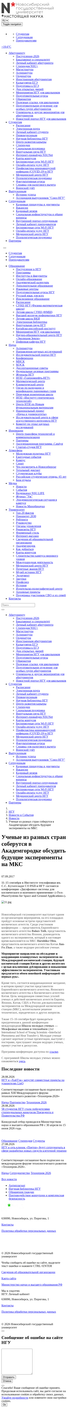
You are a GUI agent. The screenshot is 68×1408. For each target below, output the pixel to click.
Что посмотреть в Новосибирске (36, 466)
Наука (12, 345)
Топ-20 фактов (25, 512)
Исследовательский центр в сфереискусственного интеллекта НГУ (37, 419)
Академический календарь (32, 282)
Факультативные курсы (30, 181)
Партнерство (18, 1102)
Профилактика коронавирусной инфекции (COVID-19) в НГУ (35, 170)
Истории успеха (26, 194)
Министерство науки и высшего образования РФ (31, 1284)
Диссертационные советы (32, 368)
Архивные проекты (28, 591)
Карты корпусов (26, 158)
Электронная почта (28, 128)
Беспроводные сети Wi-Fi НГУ (35, 161)
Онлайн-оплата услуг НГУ (32, 164)
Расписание (23, 125)
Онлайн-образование (29, 279)
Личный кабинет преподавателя (36, 224)
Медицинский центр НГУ (32, 174)
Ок (4, 1404)
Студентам (22, 33)
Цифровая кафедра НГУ (31, 341)
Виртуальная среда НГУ (31, 151)
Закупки (21, 578)
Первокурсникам (26, 135)
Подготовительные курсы (32, 95)
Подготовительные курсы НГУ (35, 292)
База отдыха (23, 480)
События (21, 489)
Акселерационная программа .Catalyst (39, 443)
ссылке (54, 1051)
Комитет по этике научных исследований (32, 425)
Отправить (9, 1377)
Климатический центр (30, 384)
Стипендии (23, 145)
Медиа (13, 483)
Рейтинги (22, 519)
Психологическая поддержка (34, 178)
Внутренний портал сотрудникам (36, 220)
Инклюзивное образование (33, 298)
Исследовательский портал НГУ (36, 354)
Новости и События (21, 815)
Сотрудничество (20, 1173)
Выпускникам (17, 191)
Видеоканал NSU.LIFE (30, 493)
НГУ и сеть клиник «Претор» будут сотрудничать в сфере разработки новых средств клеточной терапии (34, 1149)
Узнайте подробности (14, 1397)
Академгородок (25, 545)
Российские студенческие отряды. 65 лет (41, 476)
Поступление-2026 (27, 56)
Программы (23, 272)
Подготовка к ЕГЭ (27, 85)
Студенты (39, 1140)
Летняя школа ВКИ (28, 318)
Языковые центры (27, 289)
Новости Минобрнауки (30, 506)
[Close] (2, 1331)
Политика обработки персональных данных (28, 1230)
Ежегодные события (28, 456)
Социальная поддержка (30, 148)
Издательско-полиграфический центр (39, 588)
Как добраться (25, 549)
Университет (17, 509)
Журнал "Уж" (24, 496)
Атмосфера (15, 450)
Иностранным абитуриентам (34, 79)
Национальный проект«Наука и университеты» (31, 412)
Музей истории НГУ (29, 572)
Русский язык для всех (30, 295)
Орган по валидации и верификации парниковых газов (36, 389)
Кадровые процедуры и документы (38, 204)
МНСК (20, 361)
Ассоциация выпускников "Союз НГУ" (40, 197)
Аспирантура (24, 72)
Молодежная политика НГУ (33, 453)
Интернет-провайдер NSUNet (34, 155)
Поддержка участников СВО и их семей (41, 595)
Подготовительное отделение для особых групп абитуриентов (36, 107)
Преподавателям (26, 40)
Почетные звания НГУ (30, 568)
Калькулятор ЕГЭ (27, 82)
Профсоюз (22, 582)
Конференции (24, 358)
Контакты (15, 598)
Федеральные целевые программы (37, 371)
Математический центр (30, 381)
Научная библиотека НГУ (32, 138)
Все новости (9, 1179)
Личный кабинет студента (32, 132)
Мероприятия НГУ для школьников (38, 92)
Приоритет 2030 (26, 516)
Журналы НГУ (25, 374)
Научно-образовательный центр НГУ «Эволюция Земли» (39, 337)
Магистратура (24, 69)
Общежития (23, 99)
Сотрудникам (24, 37)
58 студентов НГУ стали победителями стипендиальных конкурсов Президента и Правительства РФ (27, 1112)
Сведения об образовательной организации (28, 1272)
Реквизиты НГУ (26, 529)
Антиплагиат (17, 1185)
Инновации (16, 430)
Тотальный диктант (28, 470)
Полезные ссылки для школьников (37, 102)
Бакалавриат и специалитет (33, 59)
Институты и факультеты (31, 275)
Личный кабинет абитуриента (34, 62)
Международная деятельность (34, 562)
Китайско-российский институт (35, 328)
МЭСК (20, 364)
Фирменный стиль (27, 532)
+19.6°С (6, 46)
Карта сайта (8, 1278)
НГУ (12, 811)
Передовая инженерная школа (34, 394)
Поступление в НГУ (28, 269)
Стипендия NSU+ (27, 66)
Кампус (20, 460)
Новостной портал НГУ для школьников (41, 118)
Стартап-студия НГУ (29, 447)
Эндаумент (23, 575)
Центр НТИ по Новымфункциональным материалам (34, 406)
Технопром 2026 (36, 1102)
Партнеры (15, 240)
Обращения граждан (21, 1192)
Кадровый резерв (26, 211)
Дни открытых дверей (30, 89)
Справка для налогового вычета (36, 184)
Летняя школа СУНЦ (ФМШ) (34, 312)
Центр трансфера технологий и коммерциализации (35, 435)
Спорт (20, 463)
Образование (17, 265)
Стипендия (25, 1140)
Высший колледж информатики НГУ (39, 315)
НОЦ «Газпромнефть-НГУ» (33, 377)
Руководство (24, 522)
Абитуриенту (17, 53)
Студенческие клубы (29, 473)
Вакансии (22, 207)
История (21, 585)
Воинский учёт (25, 188)
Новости (21, 486)
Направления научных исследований (39, 351)
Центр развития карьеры (31, 141)
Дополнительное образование (34, 285)
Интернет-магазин (27, 536)
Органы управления (28, 526)
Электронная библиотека (31, 321)
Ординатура (23, 76)
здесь (22, 1061)
